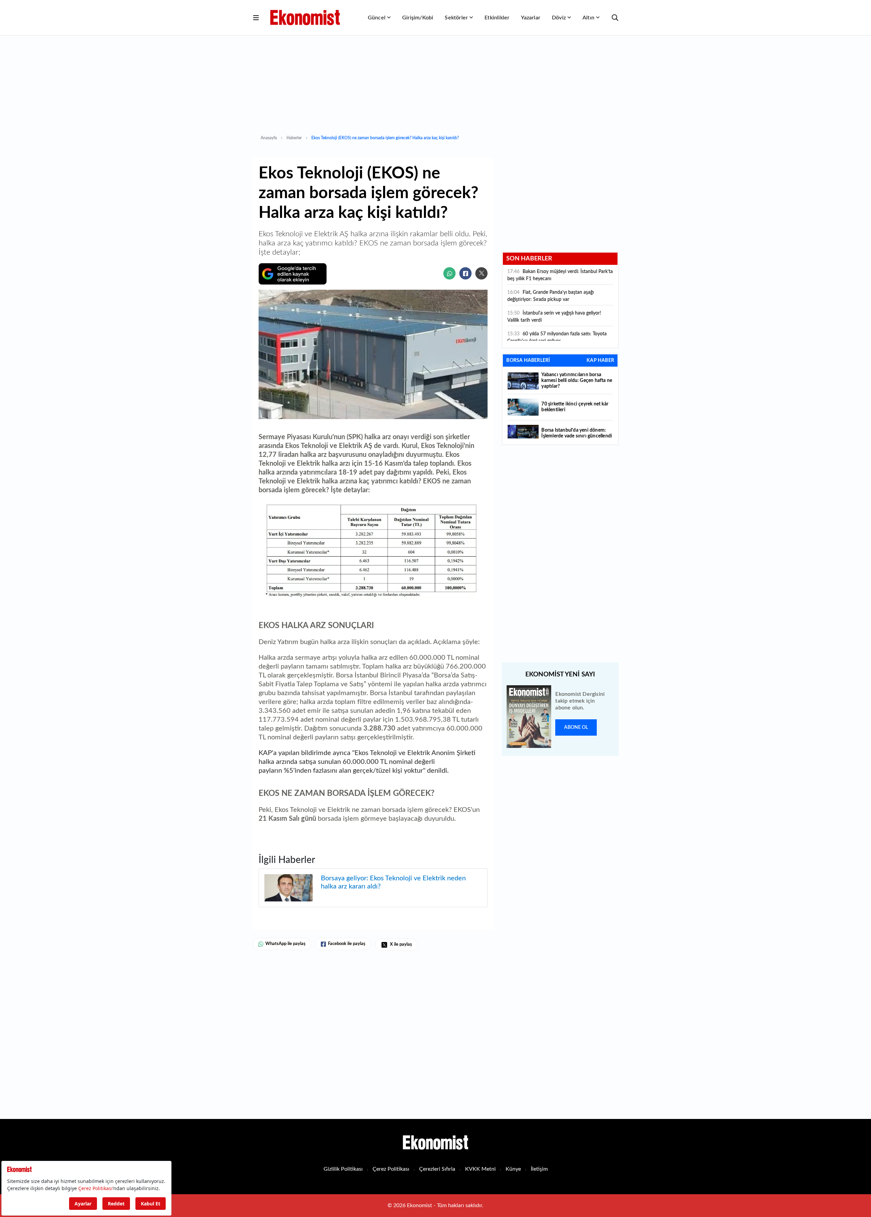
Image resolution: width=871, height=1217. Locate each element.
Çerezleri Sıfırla (437, 1169)
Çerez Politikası (391, 1169)
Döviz (559, 17)
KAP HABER (600, 360)
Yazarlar (530, 17)
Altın (588, 17)
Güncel (376, 17)
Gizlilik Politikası (343, 1169)
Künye (513, 1169)
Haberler (294, 138)
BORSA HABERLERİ (528, 360)
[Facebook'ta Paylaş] (465, 273)
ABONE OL (576, 727)
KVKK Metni (480, 1169)
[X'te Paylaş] (481, 273)
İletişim (539, 1169)
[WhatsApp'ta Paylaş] (449, 273)
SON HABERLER (529, 259)
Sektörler (456, 17)
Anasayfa (269, 138)
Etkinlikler (496, 17)
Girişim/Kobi (417, 17)
